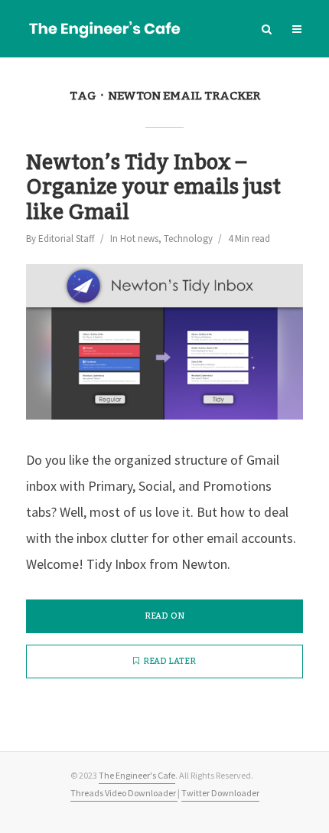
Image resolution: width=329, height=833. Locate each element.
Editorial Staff (66, 238)
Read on (164, 616)
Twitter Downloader (220, 793)
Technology (188, 238)
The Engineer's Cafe (137, 775)
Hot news (139, 238)
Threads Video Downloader (124, 793)
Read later (169, 661)
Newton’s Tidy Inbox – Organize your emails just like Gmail (153, 188)
